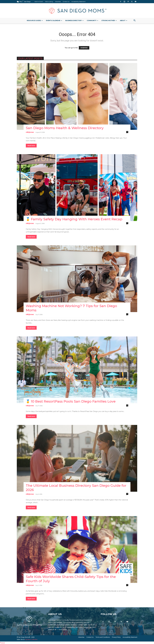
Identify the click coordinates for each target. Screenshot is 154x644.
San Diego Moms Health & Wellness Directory (65, 128)
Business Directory (73, 20)
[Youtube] (135, 1)
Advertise (58, 1)
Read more (31, 145)
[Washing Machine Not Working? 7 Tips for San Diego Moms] (77, 278)
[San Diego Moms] (77, 10)
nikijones (30, 132)
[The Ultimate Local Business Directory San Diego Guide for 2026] (77, 458)
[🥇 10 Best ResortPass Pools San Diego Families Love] (77, 369)
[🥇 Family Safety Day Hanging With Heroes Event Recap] (77, 187)
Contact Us (66, 1)
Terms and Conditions (103, 637)
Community (91, 20)
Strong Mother (108, 20)
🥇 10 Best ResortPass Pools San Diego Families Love (71, 401)
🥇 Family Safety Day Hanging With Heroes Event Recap (74, 219)
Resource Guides (34, 20)
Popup (2, 643)
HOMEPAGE (84, 48)
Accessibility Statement (78, 1)
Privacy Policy (116, 637)
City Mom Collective (31, 639)
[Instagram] (124, 1)
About (122, 20)
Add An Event (38, 1)
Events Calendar (53, 20)
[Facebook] (120, 1)
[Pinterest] (128, 1)
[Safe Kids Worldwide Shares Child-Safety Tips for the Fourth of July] (77, 549)
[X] (131, 1)
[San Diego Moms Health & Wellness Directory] (77, 96)
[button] (134, 21)
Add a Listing (49, 1)
